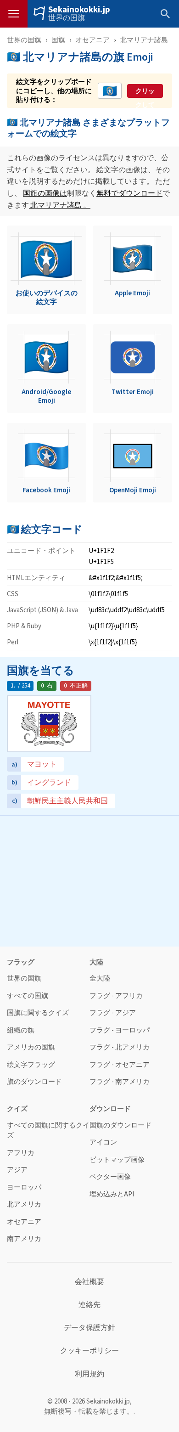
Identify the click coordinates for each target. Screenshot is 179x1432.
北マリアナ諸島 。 (59, 205)
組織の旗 (20, 1030)
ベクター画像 (110, 1177)
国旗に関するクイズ (38, 1013)
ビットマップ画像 (117, 1160)
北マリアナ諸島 (144, 40)
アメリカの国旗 (31, 1047)
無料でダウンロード (129, 193)
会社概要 (89, 1281)
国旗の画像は (45, 193)
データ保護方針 (89, 1327)
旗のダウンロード (34, 1082)
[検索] (165, 14)
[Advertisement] (89, 880)
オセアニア (92, 40)
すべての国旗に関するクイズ (48, 1130)
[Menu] (14, 14)
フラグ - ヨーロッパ (120, 1030)
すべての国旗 (27, 996)
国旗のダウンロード (120, 1125)
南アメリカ (24, 1239)
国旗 (58, 40)
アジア (17, 1170)
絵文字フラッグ (31, 1065)
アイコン (103, 1142)
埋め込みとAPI (112, 1194)
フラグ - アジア (113, 1013)
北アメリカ (24, 1204)
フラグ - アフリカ (116, 996)
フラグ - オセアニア (120, 1065)
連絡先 (89, 1304)
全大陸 (100, 978)
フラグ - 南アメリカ (120, 1082)
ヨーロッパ (24, 1187)
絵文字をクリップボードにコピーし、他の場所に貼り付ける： (54, 90)
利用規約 (89, 1374)
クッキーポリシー (89, 1350)
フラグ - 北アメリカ (120, 1047)
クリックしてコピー (145, 91)
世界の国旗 (66, 18)
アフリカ (20, 1153)
